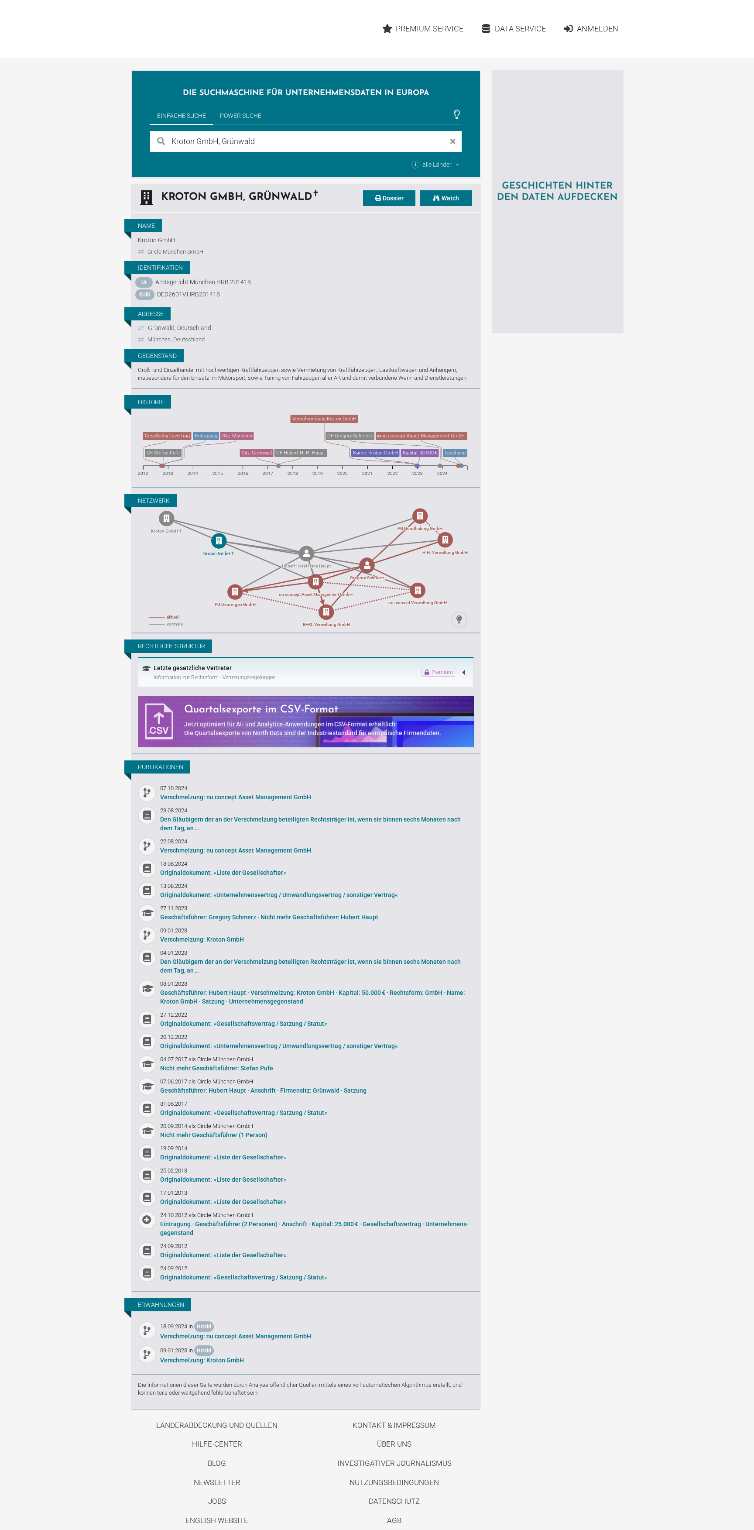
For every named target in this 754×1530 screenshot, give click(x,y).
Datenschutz (394, 1501)
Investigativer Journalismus (394, 1463)
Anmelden (597, 28)
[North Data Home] (182, 29)
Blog (217, 1463)
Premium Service (429, 28)
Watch (449, 198)
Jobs (217, 1501)
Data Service (520, 28)
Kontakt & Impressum (394, 1425)
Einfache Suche (181, 115)
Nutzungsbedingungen (394, 1482)
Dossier (392, 198)
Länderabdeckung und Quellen (217, 1425)
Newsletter (217, 1482)
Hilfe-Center (217, 1444)
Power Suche (240, 115)
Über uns (394, 1444)
